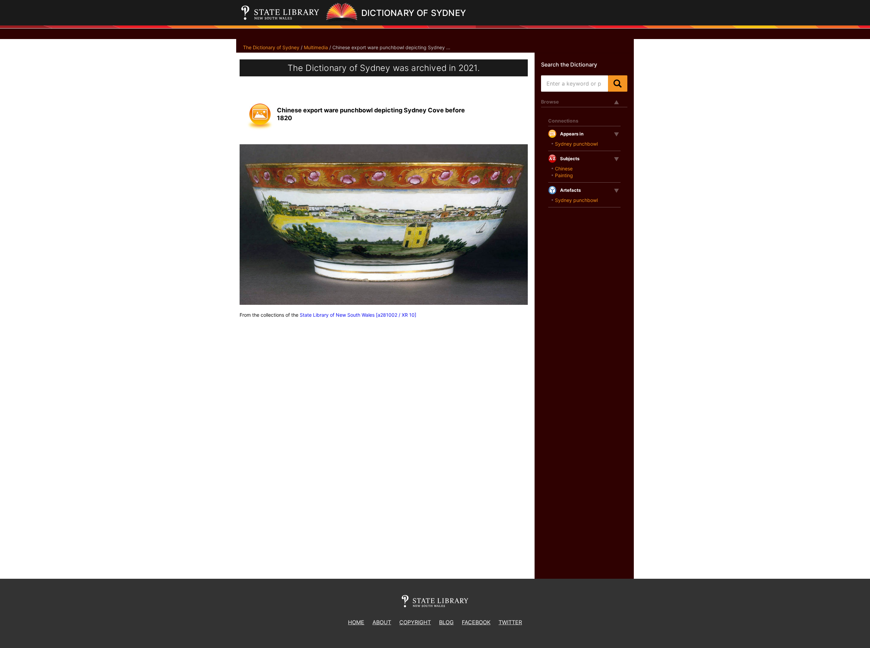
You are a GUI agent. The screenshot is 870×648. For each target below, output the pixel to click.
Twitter (510, 622)
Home (356, 622)
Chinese (564, 168)
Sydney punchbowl (576, 144)
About (381, 622)
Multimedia (316, 47)
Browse (550, 102)
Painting (564, 175)
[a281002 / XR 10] (396, 315)
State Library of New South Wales (337, 315)
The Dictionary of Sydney (271, 47)
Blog (446, 622)
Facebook (476, 622)
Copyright (415, 622)
